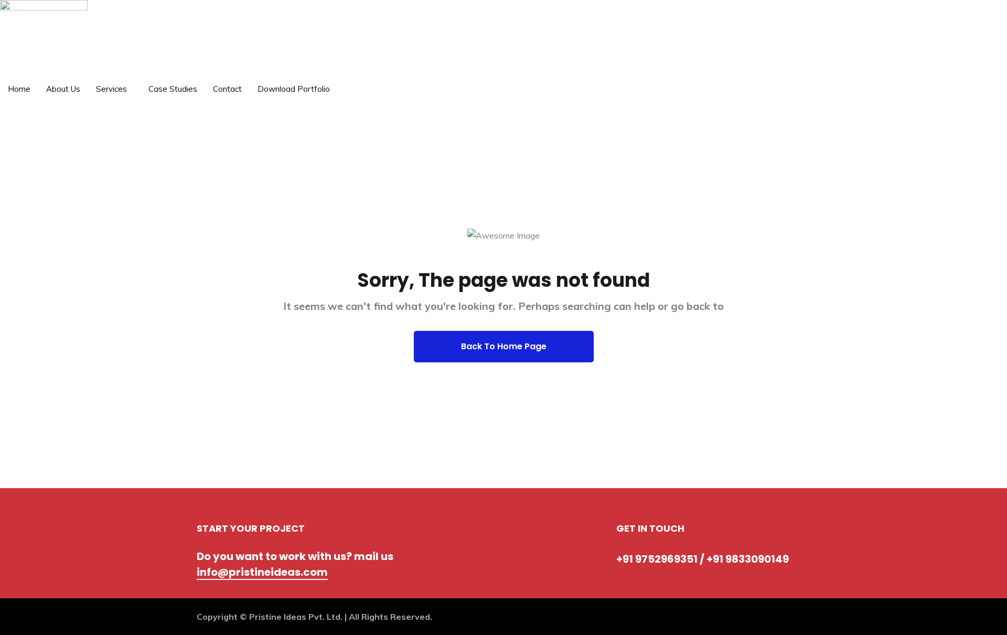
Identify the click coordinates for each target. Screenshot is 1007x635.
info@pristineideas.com (262, 572)
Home (19, 89)
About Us (63, 89)
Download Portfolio (294, 89)
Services (111, 89)
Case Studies (172, 89)
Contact (227, 89)
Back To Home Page (504, 346)
